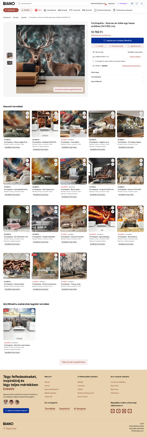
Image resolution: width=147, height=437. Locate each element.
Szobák (26, 10)
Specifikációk (96, 81)
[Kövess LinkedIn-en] (130, 411)
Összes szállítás (135, 56)
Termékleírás (96, 77)
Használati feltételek (136, 428)
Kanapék (64, 10)
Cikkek (80, 389)
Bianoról (48, 377)
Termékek (50, 408)
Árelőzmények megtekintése (101, 35)
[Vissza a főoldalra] (9, 3)
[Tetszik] (27, 113)
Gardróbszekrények (104, 10)
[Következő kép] (28, 123)
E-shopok (81, 386)
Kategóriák (11, 10)
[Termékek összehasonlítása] (132, 4)
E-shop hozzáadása (118, 382)
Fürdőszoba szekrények (124, 10)
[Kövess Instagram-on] (113, 411)
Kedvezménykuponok (99, 4)
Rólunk (47, 382)
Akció (40, 10)
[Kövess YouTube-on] (124, 411)
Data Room (115, 393)
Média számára (50, 393)
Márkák (80, 382)
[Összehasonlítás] (27, 117)
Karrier (47, 386)
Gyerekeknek (51, 10)
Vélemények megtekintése (131, 66)
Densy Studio (83, 396)
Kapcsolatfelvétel (51, 389)
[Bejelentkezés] (142, 4)
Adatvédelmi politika (136, 426)
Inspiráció (111, 3)
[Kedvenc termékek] (137, 4)
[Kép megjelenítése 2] (9, 63)
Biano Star (114, 389)
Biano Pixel (115, 386)
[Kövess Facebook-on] (118, 411)
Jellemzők (48, 396)
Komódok (89, 10)
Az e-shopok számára (120, 377)
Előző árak (95, 72)
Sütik (142, 423)
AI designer (123, 3)
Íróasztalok (76, 10)
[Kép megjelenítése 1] (9, 55)
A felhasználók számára (88, 377)
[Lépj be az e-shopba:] (50, 59)
